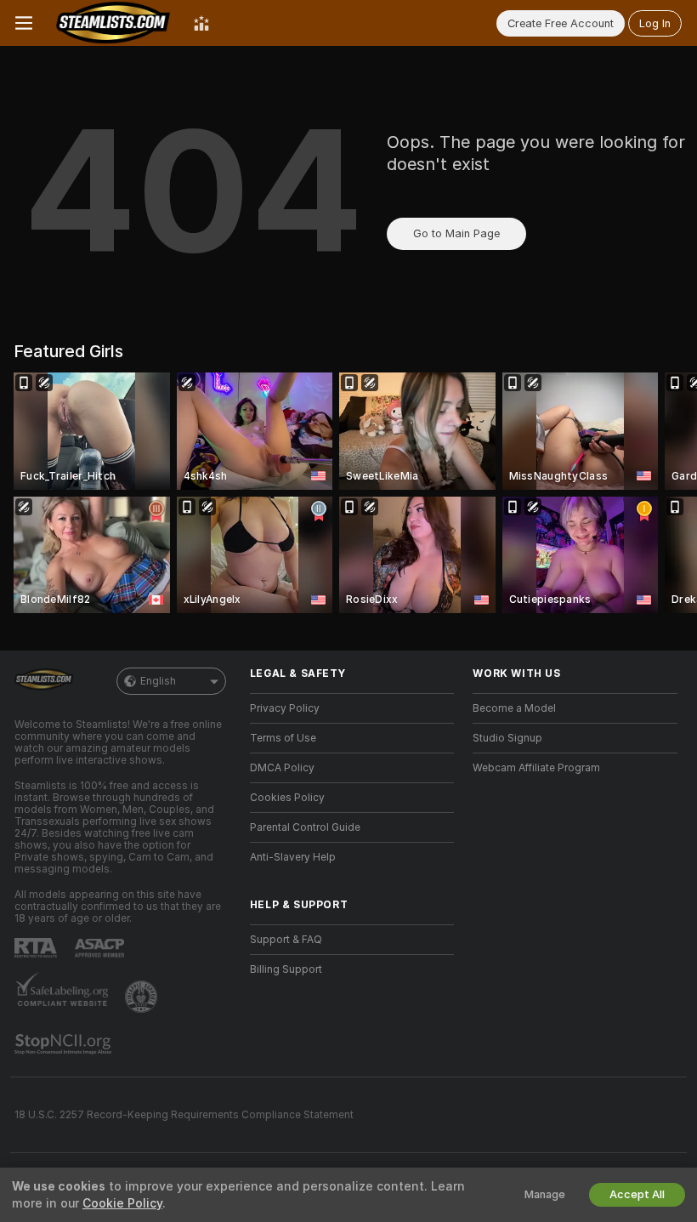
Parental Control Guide (305, 827)
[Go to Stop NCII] (64, 1044)
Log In (655, 23)
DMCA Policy (282, 768)
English (158, 681)
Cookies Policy (287, 798)
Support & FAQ (286, 940)
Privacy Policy (285, 708)
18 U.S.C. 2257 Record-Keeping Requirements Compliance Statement (184, 1115)
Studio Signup (507, 738)
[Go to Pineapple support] (143, 996)
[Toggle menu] (24, 23)
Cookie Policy (122, 1203)
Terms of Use (283, 738)
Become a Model (514, 708)
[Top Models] (201, 23)
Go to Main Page (456, 233)
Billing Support (286, 969)
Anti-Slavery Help (293, 857)
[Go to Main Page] (113, 23)
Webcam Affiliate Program (536, 768)
